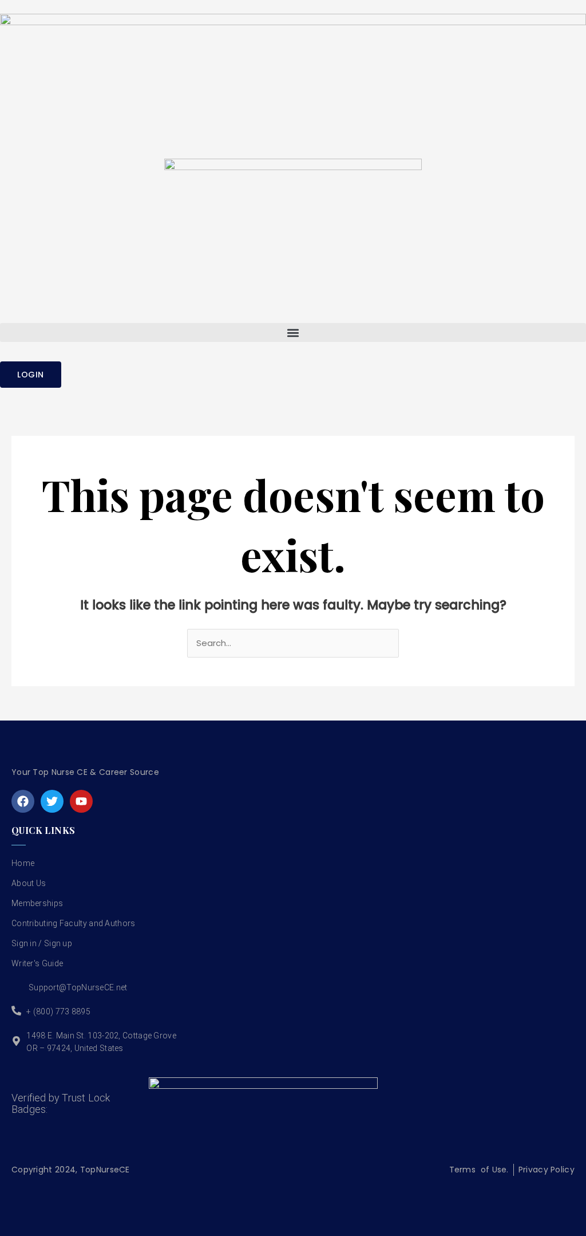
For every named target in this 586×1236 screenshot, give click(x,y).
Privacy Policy (546, 1169)
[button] (293, 332)
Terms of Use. (479, 1169)
